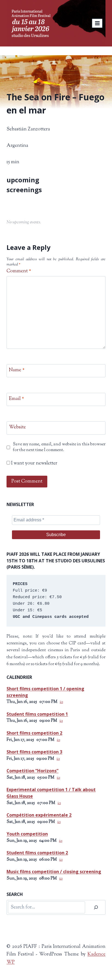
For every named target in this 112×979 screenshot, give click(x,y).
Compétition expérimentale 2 (39, 815)
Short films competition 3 (34, 752)
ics (61, 702)
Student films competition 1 (37, 714)
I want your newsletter (33, 463)
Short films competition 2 (34, 733)
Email (16, 399)
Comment (19, 271)
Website (17, 428)
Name (16, 370)
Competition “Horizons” (32, 771)
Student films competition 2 (37, 853)
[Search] (96, 907)
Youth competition (27, 834)
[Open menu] (97, 23)
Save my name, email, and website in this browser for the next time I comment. (59, 447)
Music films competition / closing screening (54, 872)
